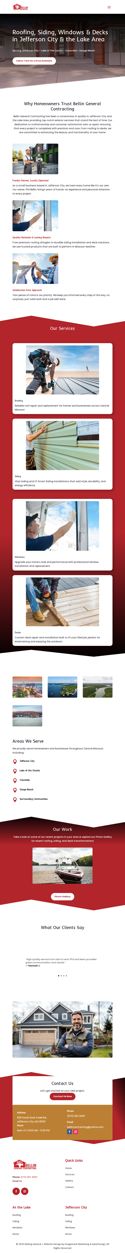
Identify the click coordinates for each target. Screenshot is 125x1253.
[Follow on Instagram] (75, 1131)
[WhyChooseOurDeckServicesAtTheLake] (62, 883)
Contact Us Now (62, 1096)
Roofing (16, 1214)
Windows (17, 1227)
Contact (69, 1187)
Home (68, 1168)
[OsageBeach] (62, 696)
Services (70, 1174)
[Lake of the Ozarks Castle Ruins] (97, 696)
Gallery (69, 1180)
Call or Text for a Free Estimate (34, 60)
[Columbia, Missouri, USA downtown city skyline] (27, 696)
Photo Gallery (63, 896)
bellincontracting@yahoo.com (85, 1127)
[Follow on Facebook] (69, 1131)
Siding (15, 1221)
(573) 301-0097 (29, 1176)
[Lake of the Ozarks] (27, 725)
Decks (15, 1233)
